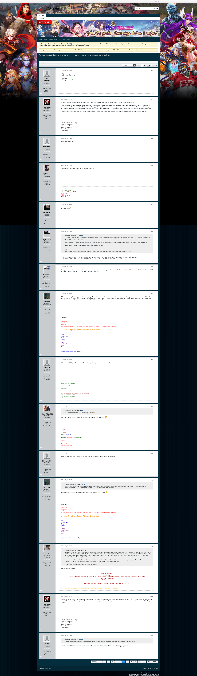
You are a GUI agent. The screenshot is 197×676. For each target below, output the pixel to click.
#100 (151, 406)
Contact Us (145, 668)
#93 (152, 138)
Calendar (41, 18)
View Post (82, 235)
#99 (152, 360)
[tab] (42, 62)
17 (149, 661)
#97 (152, 267)
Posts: (46, 91)
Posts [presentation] (42, 62)
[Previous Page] (148, 65)
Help (138, 668)
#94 (152, 165)
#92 (152, 99)
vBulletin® (149, 673)
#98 (152, 294)
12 (144, 661)
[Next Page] (149, 65)
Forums (41, 15)
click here (123, 50)
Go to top (155, 668)
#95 (152, 204)
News (68, 39)
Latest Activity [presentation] (51, 62)
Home (40, 39)
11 (140, 661)
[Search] (157, 8)
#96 (152, 231)
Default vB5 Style (45, 668)
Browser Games (53, 39)
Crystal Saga (62, 39)
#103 (151, 546)
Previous (94, 661)
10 (135, 661)
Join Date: (46, 88)
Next (154, 661)
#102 (151, 480)
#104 (151, 596)
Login (155, 1)
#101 (151, 453)
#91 (152, 70)
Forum (45, 39)
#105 (151, 635)
